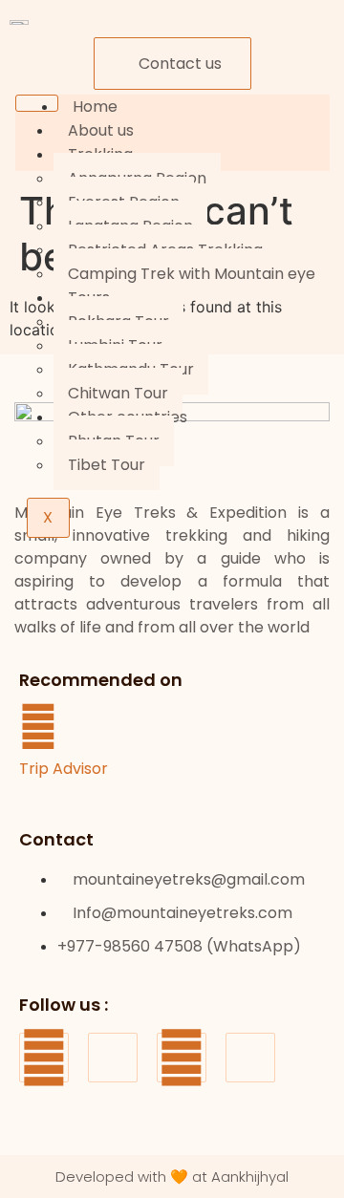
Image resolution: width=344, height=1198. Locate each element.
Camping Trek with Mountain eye (191, 274)
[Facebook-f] (44, 1057)
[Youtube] (181, 1057)
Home (95, 107)
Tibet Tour (106, 465)
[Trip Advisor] (38, 727)
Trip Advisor (63, 769)
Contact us (180, 64)
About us (101, 130)
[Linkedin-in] (250, 1057)
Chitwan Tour (118, 393)
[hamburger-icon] (36, 103)
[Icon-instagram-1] (113, 1057)
